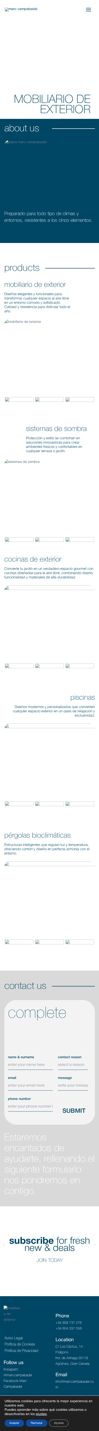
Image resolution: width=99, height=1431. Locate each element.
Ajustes (59, 1423)
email (12, 1078)
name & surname (21, 1057)
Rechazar (37, 1423)
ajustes (41, 1414)
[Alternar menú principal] (88, 9)
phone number (19, 1099)
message (65, 1078)
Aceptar (14, 1423)
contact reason (69, 1057)
